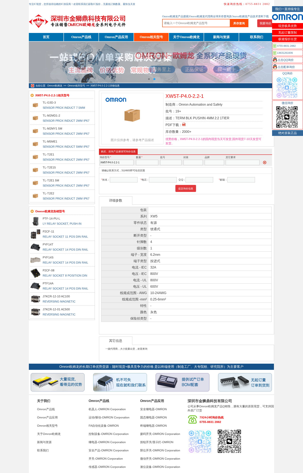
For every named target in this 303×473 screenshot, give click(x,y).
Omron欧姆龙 (54, 85)
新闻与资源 (221, 37)
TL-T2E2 (48, 193)
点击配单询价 (286, 67)
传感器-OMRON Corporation (107, 466)
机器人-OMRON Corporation (107, 409)
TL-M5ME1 (50, 141)
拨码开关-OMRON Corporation (160, 434)
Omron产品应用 (116, 37)
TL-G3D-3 (49, 102)
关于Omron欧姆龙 (186, 37)
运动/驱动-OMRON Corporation (109, 417)
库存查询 (239, 23)
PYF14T (48, 244)
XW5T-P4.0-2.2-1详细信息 (105, 85)
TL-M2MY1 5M (52, 128)
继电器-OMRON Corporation (107, 442)
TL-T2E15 (49, 167)
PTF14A (48, 283)
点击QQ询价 (286, 60)
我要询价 (265, 23)
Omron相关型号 (151, 37)
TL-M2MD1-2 (51, 115)
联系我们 (256, 37)
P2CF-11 (48, 231)
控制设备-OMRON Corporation (109, 434)
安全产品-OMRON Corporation (109, 450)
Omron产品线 (81, 37)
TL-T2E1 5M (51, 180)
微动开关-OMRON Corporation (160, 458)
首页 (46, 37)
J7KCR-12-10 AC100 (56, 296)
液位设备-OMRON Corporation (160, 466)
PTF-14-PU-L (51, 218)
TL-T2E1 (48, 154)
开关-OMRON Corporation (106, 458)
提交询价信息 (185, 188)
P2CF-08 (48, 270)
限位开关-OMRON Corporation (160, 450)
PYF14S (48, 257)
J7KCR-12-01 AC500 (56, 309)
